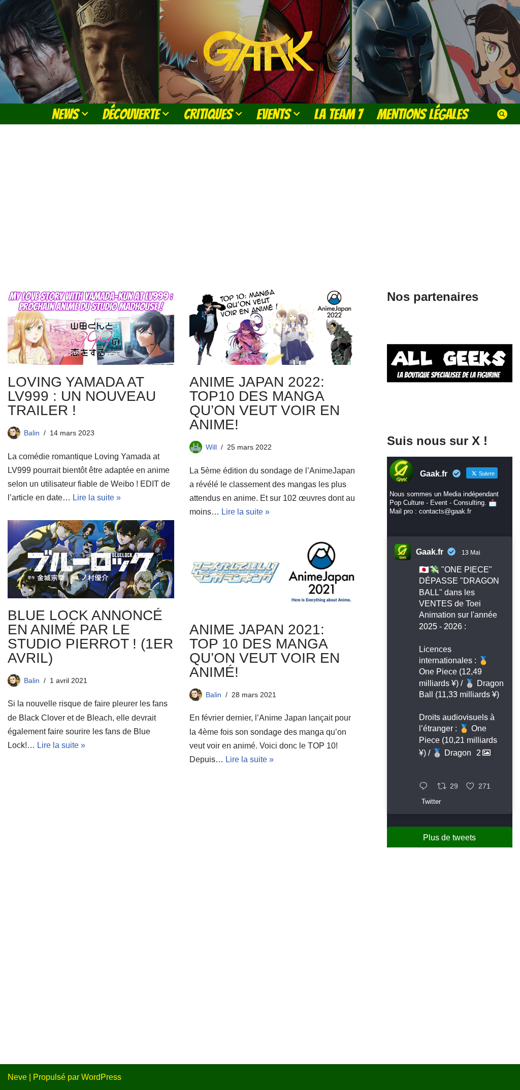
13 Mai (471, 552)
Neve (17, 1077)
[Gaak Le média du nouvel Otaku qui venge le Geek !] (260, 52)
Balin (32, 433)
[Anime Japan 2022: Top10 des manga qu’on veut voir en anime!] (272, 326)
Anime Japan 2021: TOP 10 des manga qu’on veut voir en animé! (264, 651)
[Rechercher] (502, 114)
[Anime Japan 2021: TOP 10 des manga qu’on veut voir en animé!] (272, 573)
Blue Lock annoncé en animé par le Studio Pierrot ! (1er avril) (90, 636)
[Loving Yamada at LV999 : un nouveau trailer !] (91, 326)
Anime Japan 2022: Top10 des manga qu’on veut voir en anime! (264, 403)
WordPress (101, 1077)
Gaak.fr (429, 552)
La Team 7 (338, 114)
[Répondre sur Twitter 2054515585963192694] (425, 787)
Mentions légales (422, 114)
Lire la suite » (97, 497)
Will (211, 447)
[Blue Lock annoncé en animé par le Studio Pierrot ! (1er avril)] (91, 559)
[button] (84, 113)
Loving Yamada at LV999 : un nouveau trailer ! (82, 396)
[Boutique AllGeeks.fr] (449, 403)
